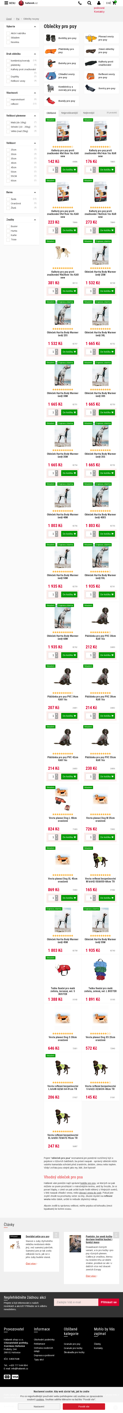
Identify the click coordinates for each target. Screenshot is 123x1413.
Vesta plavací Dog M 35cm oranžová (100, 819)
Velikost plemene (16, 115)
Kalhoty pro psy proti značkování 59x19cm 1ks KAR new (63, 214)
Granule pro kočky (73, 1348)
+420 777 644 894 (18, 1365)
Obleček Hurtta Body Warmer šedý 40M (62, 516)
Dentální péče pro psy (37, 1236)
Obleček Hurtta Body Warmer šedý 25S (62, 334)
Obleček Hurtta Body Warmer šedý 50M (62, 577)
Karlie (14, 235)
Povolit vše (83, 1406)
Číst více (31, 1263)
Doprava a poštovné (44, 1355)
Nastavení (39, 1406)
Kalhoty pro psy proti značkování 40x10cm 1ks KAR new (63, 153)
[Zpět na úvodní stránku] (28, 3)
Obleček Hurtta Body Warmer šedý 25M (100, 273)
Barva (9, 192)
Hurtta (14, 231)
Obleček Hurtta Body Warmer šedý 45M (62, 941)
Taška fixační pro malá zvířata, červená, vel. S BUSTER (62, 991)
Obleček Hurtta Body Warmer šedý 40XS (100, 516)
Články (97, 1344)
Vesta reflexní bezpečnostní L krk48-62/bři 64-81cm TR (62, 1088)
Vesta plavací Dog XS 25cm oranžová (100, 1039)
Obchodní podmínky (44, 1339)
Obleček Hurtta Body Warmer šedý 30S (100, 395)
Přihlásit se (109, 1302)
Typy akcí (39, 1359)
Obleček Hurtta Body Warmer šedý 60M (62, 637)
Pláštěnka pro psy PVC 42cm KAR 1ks (62, 759)
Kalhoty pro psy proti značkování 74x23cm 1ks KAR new (100, 214)
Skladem (15, 37)
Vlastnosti (12, 92)
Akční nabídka (18, 33)
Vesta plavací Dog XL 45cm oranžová (62, 880)
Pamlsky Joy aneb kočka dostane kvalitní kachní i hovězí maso (99, 1239)
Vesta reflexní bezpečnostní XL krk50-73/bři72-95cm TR (62, 1137)
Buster (14, 226)
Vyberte (10, 26)
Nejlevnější (88, 113)
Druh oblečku (13, 53)
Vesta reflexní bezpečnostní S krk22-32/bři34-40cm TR (100, 1088)
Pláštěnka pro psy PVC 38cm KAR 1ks (100, 698)
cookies (40, 1399)
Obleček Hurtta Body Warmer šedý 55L (100, 577)
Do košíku (68, 169)
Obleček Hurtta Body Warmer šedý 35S (100, 455)
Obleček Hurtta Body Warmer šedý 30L (100, 334)
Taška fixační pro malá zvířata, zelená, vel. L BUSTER (100, 990)
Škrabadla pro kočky (74, 1352)
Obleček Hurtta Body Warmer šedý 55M (100, 941)
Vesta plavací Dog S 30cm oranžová (63, 1039)
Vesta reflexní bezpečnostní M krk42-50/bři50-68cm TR (100, 880)
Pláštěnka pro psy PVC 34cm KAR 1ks (62, 698)
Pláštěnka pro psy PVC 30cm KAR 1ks (100, 637)
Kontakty (99, 11)
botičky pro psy (88, 1183)
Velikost (11, 143)
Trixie (13, 239)
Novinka (15, 42)
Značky (10, 219)
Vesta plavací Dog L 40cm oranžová (63, 819)
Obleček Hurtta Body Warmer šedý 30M (62, 395)
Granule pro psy (72, 1344)
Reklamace (39, 1343)
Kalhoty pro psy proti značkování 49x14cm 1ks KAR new (100, 153)
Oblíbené (51, 113)
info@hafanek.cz (19, 1368)
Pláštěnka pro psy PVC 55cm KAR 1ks (100, 759)
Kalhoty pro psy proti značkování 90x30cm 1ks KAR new (63, 274)
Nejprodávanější (69, 113)
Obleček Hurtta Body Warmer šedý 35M (62, 455)
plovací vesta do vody (90, 1193)
